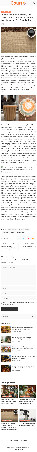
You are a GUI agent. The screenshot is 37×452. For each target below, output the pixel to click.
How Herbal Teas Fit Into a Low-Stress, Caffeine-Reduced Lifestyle (27, 401)
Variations (21, 232)
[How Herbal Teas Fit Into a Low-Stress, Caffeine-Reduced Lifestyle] (27, 391)
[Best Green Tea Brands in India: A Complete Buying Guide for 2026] (6, 339)
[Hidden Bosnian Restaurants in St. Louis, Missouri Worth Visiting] (6, 358)
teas (13, 232)
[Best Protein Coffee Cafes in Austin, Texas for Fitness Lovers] (9, 391)
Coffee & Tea (6, 12)
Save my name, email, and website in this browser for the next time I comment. (18, 303)
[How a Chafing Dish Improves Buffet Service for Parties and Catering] (6, 329)
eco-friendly (12, 229)
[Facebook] (19, 238)
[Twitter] (24, 238)
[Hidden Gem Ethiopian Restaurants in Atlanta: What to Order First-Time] (6, 368)
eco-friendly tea (24, 229)
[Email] (33, 238)
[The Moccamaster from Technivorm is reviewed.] (27, 415)
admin (6, 23)
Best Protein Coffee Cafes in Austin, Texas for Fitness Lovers (8, 401)
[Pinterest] (28, 238)
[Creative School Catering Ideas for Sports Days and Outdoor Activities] (6, 349)
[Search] (34, 3)
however (6, 232)
